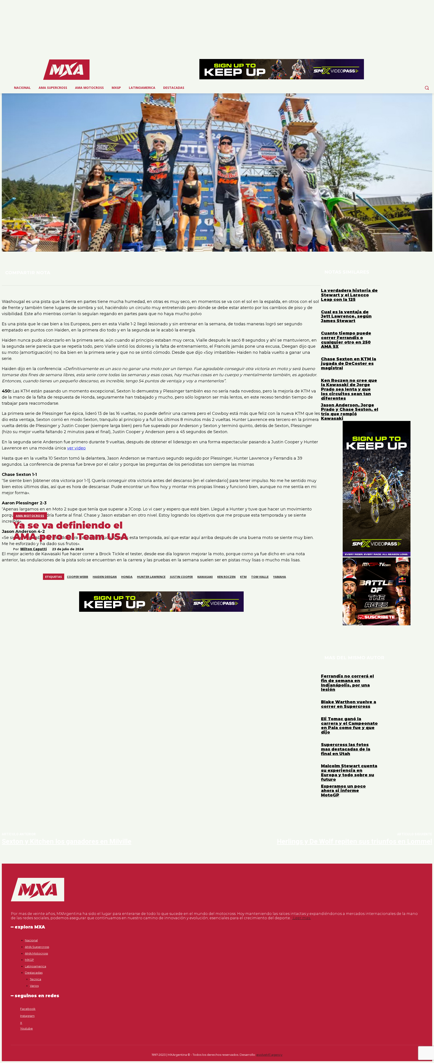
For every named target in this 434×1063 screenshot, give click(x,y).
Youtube (26, 1028)
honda (126, 577)
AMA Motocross (30, 516)
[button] (426, 87)
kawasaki (205, 577)
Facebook (27, 1009)
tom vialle (260, 577)
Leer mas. (301, 918)
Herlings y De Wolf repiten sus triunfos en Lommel (354, 841)
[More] (118, 272)
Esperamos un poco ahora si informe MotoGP (343, 791)
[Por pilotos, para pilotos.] (66, 69)
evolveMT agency (269, 1054)
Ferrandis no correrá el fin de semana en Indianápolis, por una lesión (347, 683)
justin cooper (181, 577)
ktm (243, 577)
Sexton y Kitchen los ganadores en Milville (66, 841)
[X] (423, 49)
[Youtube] (429, 49)
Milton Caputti (33, 549)
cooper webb (77, 577)
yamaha (279, 577)
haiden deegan (105, 577)
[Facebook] (410, 49)
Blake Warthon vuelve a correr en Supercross (348, 704)
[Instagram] (417, 49)
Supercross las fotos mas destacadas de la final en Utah (345, 749)
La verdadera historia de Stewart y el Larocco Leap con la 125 (349, 295)
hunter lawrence (151, 577)
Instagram (27, 1016)
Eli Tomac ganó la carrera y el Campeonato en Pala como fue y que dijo (349, 725)
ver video (76, 448)
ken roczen (226, 577)
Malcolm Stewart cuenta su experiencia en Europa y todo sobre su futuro (349, 772)
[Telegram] (101, 272)
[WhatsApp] (87, 272)
